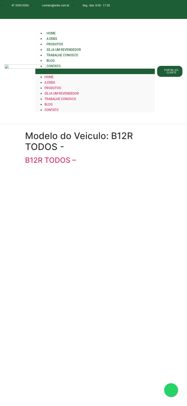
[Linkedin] (44, 12)
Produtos (52, 88)
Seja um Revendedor (61, 93)
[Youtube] (53, 12)
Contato (54, 66)
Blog (48, 104)
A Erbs (49, 82)
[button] (95, 71)
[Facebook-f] (26, 12)
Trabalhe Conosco (62, 55)
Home (49, 77)
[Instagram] (35, 12)
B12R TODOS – (50, 160)
